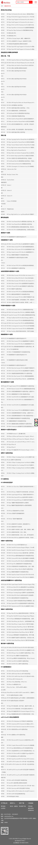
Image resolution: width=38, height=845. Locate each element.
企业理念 (3, 808)
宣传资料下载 (22, 806)
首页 (2, 6)
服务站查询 (31, 808)
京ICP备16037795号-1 (20, 840)
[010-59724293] (36, 420)
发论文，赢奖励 (14, 806)
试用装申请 (31, 810)
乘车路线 (3, 806)
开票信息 (30, 806)
